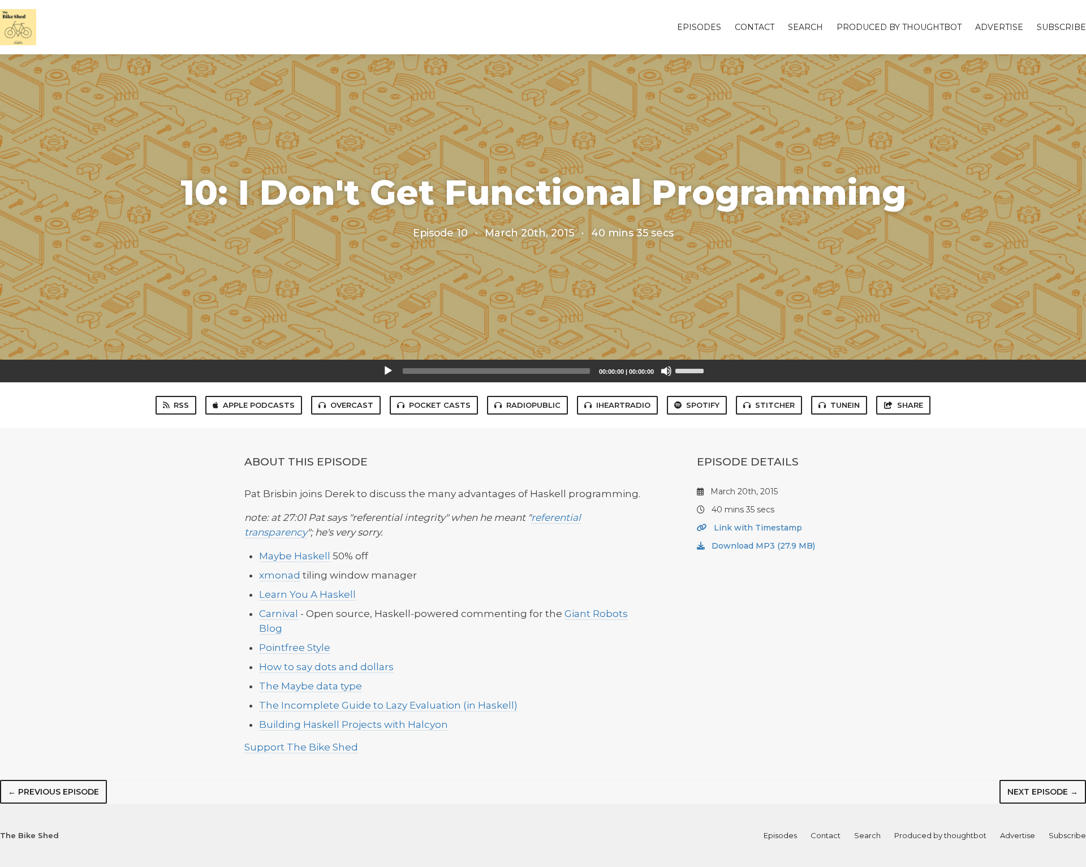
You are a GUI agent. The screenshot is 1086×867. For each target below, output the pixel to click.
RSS (181, 404)
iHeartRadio (623, 404)
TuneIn (845, 404)
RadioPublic (533, 404)
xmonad (279, 575)
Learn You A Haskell (307, 594)
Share (910, 404)
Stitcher (775, 404)
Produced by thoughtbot (899, 27)
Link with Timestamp (757, 528)
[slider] (691, 370)
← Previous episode (53, 792)
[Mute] (666, 371)
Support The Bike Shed (301, 747)
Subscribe (1061, 27)
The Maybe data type (310, 686)
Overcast (351, 404)
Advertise (999, 27)
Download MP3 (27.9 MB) (762, 546)
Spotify (702, 404)
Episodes (699, 27)
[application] (543, 371)
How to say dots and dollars (326, 666)
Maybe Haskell (294, 556)
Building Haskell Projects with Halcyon (353, 724)
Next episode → (1042, 792)
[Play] (388, 371)
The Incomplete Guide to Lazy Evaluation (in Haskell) (388, 705)
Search (805, 27)
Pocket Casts (440, 404)
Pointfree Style (294, 647)
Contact (754, 27)
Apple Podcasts (259, 404)
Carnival (278, 613)
